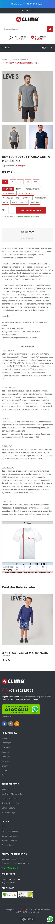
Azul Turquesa (25, 193)
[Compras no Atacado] (21, 709)
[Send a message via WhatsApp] (50, 919)
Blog (4, 775)
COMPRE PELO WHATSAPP (27, 217)
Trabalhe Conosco (9, 841)
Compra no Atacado (10, 836)
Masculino (6, 757)
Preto (18, 189)
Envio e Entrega (8, 812)
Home (4, 60)
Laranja (35, 202)
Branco (26, 198)
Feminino (5, 761)
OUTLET (5, 771)
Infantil (5, 766)
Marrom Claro (40, 198)
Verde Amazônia (33, 189)
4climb (23, 910)
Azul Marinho (9, 193)
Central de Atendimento (12, 794)
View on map (8, 717)
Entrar (21, 39)
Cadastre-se (20, 37)
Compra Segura (8, 808)
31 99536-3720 (10, 868)
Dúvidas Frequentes (10, 799)
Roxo (5, 202)
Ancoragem (7, 743)
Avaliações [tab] (27, 238)
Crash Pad (6, 747)
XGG (35, 182)
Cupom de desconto (19, 60)
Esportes (5, 752)
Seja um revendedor (10, 831)
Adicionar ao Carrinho (30, 210)
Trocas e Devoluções (10, 803)
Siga (44, 48)
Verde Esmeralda (19, 202)
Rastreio (5, 789)
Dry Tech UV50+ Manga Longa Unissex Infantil (25, 653)
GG (28, 182)
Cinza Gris (7, 189)
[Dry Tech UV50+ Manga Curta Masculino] (14, 137)
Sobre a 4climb (8, 845)
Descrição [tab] (27, 231)
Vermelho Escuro (11, 198)
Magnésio (6, 738)
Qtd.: (4, 210)
